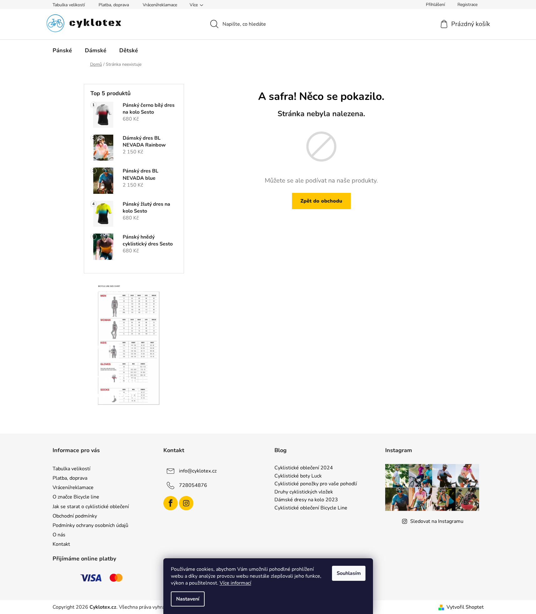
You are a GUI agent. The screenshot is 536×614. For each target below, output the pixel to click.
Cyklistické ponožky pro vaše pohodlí (315, 484)
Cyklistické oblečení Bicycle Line (310, 508)
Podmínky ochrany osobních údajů (90, 525)
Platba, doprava (114, 5)
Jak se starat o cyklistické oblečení (91, 506)
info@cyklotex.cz (198, 470)
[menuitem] (62, 50)
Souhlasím (349, 573)
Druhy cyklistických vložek (303, 492)
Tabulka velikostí (69, 5)
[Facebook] (170, 503)
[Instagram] (186, 503)
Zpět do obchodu (321, 201)
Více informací (235, 583)
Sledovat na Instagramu (436, 521)
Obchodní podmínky (75, 516)
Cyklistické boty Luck (298, 476)
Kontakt (61, 544)
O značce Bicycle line (76, 496)
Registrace (467, 5)
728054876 (193, 485)
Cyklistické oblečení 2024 (303, 468)
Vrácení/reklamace (160, 5)
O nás (59, 534)
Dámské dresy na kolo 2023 (306, 500)
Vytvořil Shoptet (465, 607)
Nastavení (187, 599)
